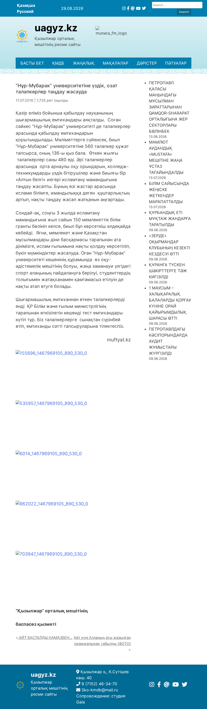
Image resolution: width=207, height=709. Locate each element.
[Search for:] (177, 5)
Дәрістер (147, 63)
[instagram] (124, 8)
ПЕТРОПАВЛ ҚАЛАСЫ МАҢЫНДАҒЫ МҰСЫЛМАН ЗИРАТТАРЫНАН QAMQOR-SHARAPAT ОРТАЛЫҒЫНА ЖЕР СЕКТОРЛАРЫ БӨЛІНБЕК (169, 107)
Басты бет (32, 63)
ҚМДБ (58, 63)
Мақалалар (115, 63)
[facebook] (128, 8)
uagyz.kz (56, 28)
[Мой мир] (133, 8)
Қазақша (26, 5)
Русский (25, 11)
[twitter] (144, 8)
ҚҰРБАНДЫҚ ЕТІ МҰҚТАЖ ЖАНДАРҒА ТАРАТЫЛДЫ (170, 218)
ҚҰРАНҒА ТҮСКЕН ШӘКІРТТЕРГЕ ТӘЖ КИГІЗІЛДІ (168, 270)
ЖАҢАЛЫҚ (83, 63)
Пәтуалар (176, 63)
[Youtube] (138, 8)
